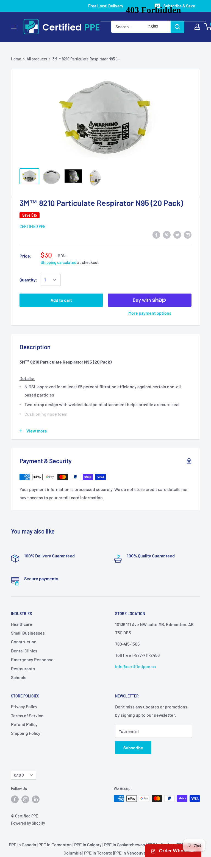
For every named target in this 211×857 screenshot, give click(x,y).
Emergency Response (32, 659)
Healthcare (21, 624)
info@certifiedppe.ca (135, 666)
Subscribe (133, 747)
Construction (24, 641)
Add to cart (61, 300)
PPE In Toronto (98, 852)
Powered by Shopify (28, 823)
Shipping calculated (58, 262)
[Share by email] (187, 234)
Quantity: (28, 279)
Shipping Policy (25, 733)
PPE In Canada (22, 844)
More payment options (149, 313)
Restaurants (23, 668)
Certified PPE (32, 226)
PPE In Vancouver (131, 852)
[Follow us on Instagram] (25, 799)
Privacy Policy (24, 706)
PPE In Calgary (88, 844)
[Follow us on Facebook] (15, 799)
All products (37, 59)
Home (16, 59)
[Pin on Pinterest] (167, 234)
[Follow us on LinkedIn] (36, 799)
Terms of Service (27, 715)
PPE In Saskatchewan (124, 844)
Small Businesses (28, 632)
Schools (18, 677)
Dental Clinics (24, 650)
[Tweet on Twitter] (177, 234)
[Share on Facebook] (156, 234)
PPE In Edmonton (55, 844)
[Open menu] (13, 27)
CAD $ (19, 775)
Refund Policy (24, 724)
